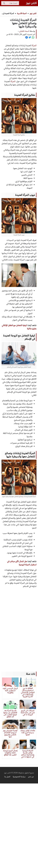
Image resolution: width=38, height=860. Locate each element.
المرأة (13, 81)
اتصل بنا (7, 776)
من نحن (31, 776)
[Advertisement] (18, 627)
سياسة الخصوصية (19, 776)
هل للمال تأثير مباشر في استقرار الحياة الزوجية (21, 563)
